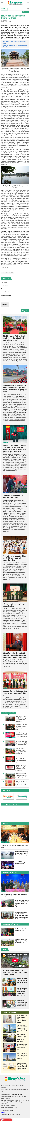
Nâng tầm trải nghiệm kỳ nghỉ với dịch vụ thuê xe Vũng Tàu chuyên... (21, 1038)
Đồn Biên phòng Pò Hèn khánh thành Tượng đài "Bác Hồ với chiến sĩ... (21, 751)
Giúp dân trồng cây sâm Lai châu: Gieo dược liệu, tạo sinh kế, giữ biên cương (15, 972)
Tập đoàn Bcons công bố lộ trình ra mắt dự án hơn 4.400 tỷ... (22, 1056)
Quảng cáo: (7, 1110)
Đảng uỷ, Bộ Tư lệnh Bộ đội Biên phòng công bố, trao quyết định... (21, 783)
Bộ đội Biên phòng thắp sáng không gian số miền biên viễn (22, 1003)
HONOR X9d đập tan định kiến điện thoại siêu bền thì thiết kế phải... (22, 1019)
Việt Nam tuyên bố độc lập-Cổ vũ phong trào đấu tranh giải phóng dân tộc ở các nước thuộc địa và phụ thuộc (15, 389)
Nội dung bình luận (6, 295)
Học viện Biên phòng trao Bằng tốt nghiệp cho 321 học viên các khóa (21, 735)
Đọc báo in (6, 791)
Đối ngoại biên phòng (9, 872)
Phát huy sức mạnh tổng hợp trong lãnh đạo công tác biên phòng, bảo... (21, 768)
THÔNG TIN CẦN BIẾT (9, 1012)
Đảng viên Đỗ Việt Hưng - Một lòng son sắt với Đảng (13, 496)
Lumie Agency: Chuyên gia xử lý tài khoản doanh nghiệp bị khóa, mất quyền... (22, 1066)
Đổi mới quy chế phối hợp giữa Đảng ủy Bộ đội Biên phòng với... (21, 742)
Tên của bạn (4, 282)
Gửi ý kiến (25, 311)
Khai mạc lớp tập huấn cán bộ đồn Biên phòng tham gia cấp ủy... (22, 759)
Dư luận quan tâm (8, 713)
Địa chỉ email (4, 288)
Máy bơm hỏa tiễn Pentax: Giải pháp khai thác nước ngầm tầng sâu (22, 1028)
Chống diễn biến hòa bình (11, 924)
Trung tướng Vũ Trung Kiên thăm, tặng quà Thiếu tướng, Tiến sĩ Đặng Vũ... (21, 727)
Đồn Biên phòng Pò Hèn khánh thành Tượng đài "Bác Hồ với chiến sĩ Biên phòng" (14, 338)
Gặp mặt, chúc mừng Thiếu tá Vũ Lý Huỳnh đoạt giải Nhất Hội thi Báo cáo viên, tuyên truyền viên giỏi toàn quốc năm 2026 (15, 448)
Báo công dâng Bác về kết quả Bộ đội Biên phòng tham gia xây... (22, 775)
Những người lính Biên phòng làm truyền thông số (22, 980)
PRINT (26, 12)
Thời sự (5, 823)
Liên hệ (3, 1112)
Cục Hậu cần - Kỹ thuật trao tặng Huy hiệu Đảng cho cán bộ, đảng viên (15, 693)
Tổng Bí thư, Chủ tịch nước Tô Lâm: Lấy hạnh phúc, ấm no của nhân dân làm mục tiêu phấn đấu (15, 655)
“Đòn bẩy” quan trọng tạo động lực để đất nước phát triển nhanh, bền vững (14, 558)
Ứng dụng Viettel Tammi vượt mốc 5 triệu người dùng (22, 1046)
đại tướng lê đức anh (7, 272)
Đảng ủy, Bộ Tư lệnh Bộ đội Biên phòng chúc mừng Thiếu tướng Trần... (21, 719)
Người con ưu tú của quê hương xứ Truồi (13, 17)
